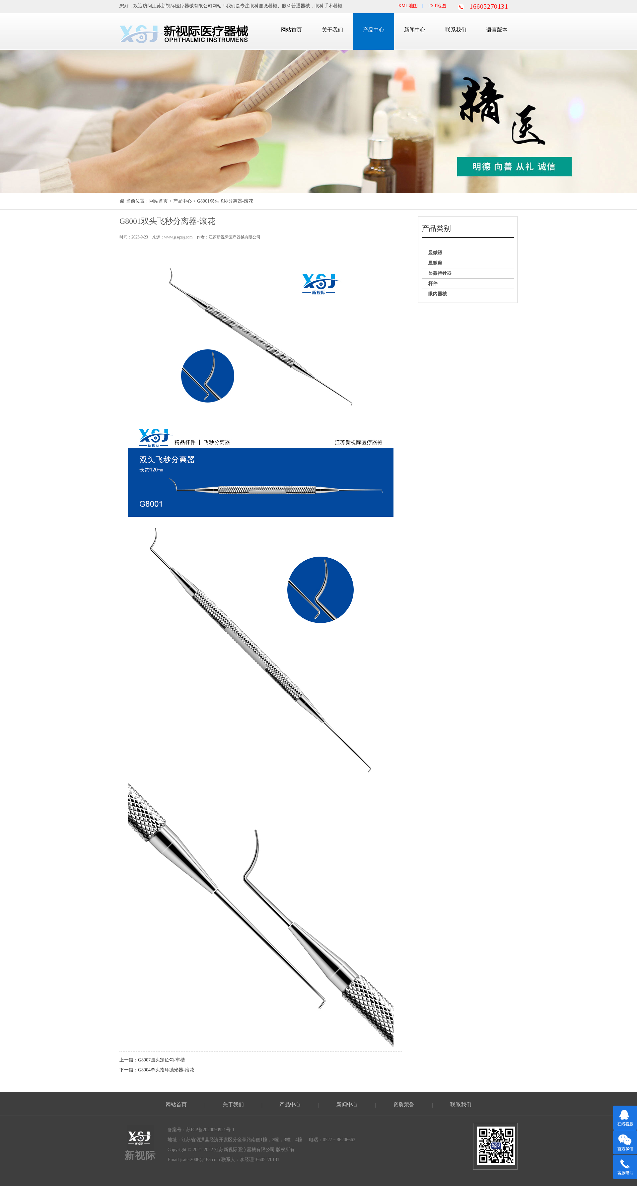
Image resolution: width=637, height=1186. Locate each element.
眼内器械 (437, 293)
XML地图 (408, 5)
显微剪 (435, 262)
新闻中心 (414, 30)
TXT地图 (437, 5)
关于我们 (332, 30)
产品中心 (373, 30)
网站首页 (291, 30)
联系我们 (455, 30)
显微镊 (435, 252)
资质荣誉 (403, 1104)
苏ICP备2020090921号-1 (210, 1129)
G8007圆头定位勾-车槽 (161, 1059)
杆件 (433, 283)
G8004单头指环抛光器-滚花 (166, 1069)
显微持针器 (440, 273)
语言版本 (497, 30)
